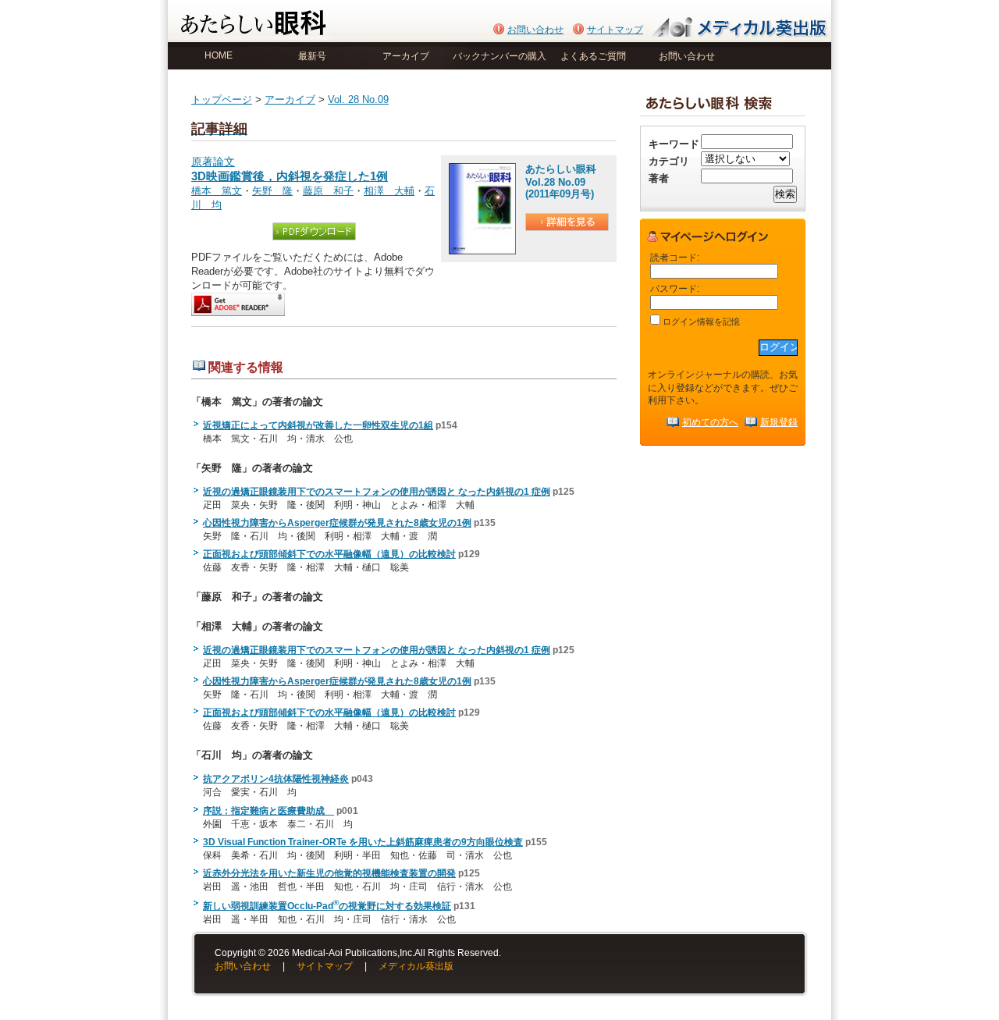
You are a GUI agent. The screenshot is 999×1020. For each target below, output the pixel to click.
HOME (218, 55)
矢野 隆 (272, 191)
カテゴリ (669, 161)
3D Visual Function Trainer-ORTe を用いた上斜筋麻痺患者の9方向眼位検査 (363, 842)
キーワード (674, 144)
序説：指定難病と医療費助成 (268, 810)
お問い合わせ (535, 29)
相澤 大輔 (389, 191)
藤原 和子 (328, 191)
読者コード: (674, 257)
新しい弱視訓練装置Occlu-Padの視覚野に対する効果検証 (327, 906)
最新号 (312, 56)
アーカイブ (405, 56)
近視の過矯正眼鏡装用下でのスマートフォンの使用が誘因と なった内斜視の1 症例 (376, 491)
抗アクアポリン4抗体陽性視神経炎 (276, 778)
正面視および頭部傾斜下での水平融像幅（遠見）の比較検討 (329, 554)
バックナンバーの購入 (499, 56)
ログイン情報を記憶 (700, 321)
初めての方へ (710, 422)
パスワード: (674, 288)
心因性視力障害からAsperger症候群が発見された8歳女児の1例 (337, 522)
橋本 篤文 (216, 191)
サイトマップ (615, 29)
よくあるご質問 (593, 56)
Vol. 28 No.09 (358, 99)
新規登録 (779, 422)
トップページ (221, 99)
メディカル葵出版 (416, 966)
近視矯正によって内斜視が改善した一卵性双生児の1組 (318, 425)
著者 (659, 178)
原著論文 (289, 169)
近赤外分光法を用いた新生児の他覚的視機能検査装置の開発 (329, 873)
